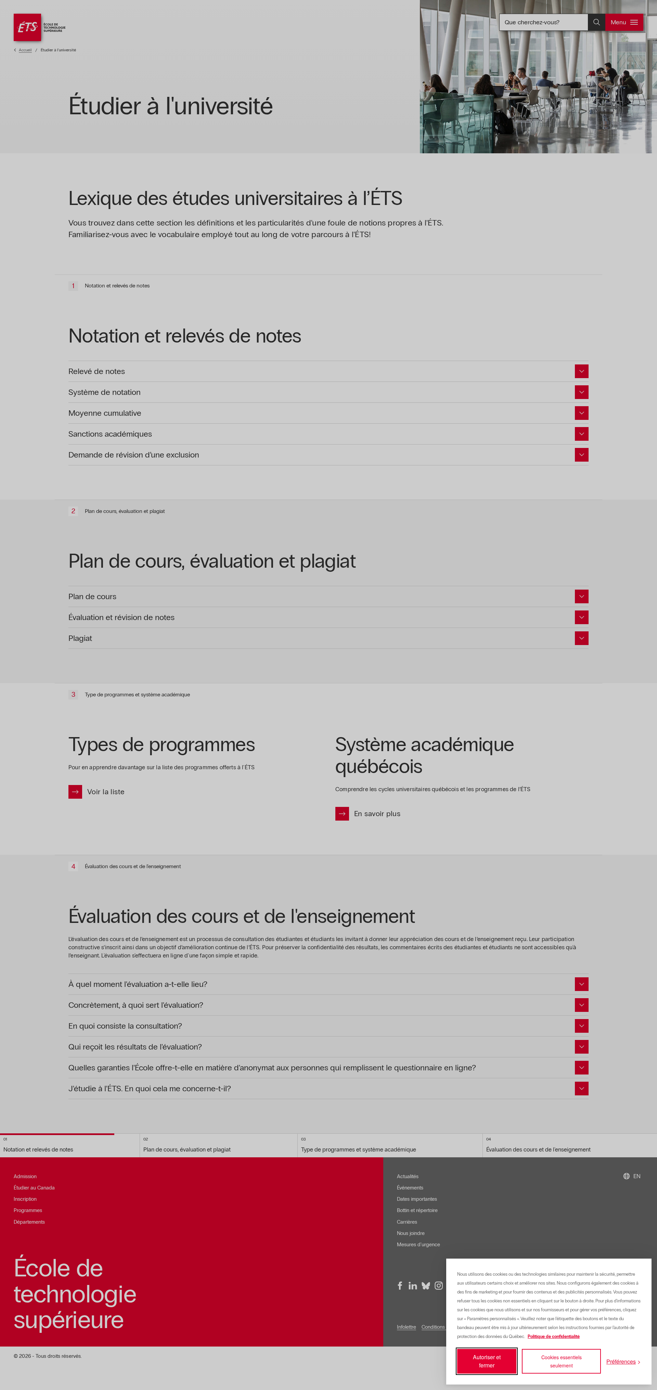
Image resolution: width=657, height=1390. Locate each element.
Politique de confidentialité (554, 1336)
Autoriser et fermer (487, 1361)
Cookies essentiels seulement (561, 1361)
